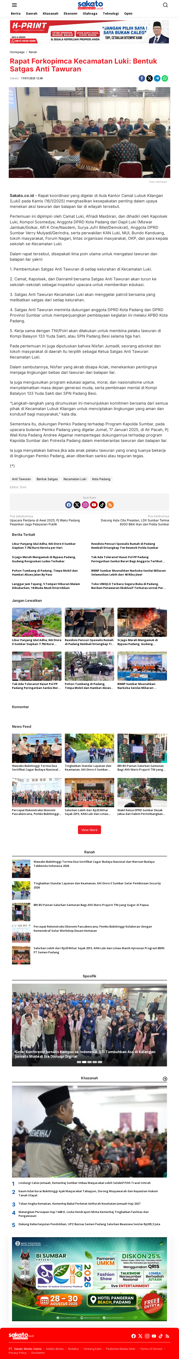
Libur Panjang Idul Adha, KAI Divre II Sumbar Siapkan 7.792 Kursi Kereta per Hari (44, 546)
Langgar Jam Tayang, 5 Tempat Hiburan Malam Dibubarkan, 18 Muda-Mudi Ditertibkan (46, 586)
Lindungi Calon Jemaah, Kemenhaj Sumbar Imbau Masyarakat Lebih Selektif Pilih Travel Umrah (85, 1183)
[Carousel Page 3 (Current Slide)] (89, 1062)
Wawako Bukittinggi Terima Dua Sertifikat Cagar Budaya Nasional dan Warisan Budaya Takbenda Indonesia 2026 (35, 767)
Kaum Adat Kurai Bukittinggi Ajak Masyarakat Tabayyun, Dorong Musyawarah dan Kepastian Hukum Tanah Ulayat (88, 1193)
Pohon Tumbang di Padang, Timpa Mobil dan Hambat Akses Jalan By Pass (45, 572)
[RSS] (110, 504)
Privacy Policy (18, 1353)
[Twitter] (77, 504)
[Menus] (14, 5)
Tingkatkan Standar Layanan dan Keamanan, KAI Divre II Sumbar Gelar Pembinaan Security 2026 (88, 767)
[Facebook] (68, 504)
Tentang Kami (92, 1349)
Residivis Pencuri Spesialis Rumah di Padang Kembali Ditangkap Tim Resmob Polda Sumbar (124, 546)
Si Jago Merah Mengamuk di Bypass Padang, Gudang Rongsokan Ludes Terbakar (44, 559)
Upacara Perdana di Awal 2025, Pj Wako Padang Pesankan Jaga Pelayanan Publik (45, 520)
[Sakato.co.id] (90, 5)
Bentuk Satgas (47, 479)
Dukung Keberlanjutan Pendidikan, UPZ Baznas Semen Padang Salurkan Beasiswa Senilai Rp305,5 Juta (89, 1224)
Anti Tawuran (21, 479)
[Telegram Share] (157, 78)
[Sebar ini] (142, 78)
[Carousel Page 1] (79, 1062)
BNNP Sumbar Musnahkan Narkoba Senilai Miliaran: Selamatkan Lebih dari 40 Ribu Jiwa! (129, 572)
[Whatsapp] (165, 78)
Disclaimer (38, 1353)
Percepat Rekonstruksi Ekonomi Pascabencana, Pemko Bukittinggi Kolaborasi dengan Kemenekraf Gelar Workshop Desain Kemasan (35, 812)
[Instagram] (85, 504)
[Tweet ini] (149, 78)
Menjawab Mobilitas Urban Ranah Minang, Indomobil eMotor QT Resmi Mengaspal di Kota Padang (87, 1054)
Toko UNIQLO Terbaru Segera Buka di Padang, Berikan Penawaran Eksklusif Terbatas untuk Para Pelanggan (128, 586)
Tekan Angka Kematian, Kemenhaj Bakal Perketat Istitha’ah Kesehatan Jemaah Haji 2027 (79, 1204)
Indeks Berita (55, 1349)
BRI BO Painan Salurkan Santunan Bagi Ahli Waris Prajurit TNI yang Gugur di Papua (140, 767)
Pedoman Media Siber (121, 1349)
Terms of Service (151, 1349)
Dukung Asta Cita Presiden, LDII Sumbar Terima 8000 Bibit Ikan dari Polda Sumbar (135, 520)
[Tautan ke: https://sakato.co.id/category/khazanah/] (165, 1078)
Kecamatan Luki (75, 479)
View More (89, 830)
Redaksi (73, 1349)
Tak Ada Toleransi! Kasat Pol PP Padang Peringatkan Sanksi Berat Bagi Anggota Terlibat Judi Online (126, 559)
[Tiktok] (102, 504)
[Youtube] (94, 504)
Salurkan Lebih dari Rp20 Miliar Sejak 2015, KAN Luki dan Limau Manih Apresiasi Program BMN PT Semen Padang (88, 812)
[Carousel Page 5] (100, 1062)
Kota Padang (101, 479)
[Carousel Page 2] (84, 1062)
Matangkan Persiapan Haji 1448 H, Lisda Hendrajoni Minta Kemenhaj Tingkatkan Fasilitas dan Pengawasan (84, 1214)
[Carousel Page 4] (95, 1062)
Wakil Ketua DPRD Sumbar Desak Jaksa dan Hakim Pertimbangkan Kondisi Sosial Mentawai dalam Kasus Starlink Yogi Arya (140, 812)
